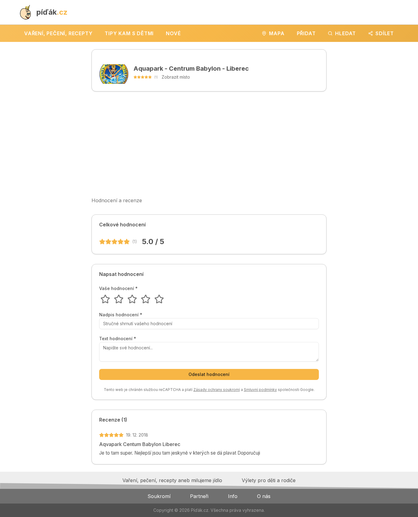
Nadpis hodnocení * (120, 315)
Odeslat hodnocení (209, 374)
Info (232, 496)
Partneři (199, 496)
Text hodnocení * (117, 339)
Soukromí (158, 496)
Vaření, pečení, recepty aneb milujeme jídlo (172, 480)
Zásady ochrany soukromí (216, 389)
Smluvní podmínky (260, 389)
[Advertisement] (209, 144)
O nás (264, 496)
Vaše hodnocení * (118, 288)
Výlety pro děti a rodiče (269, 480)
